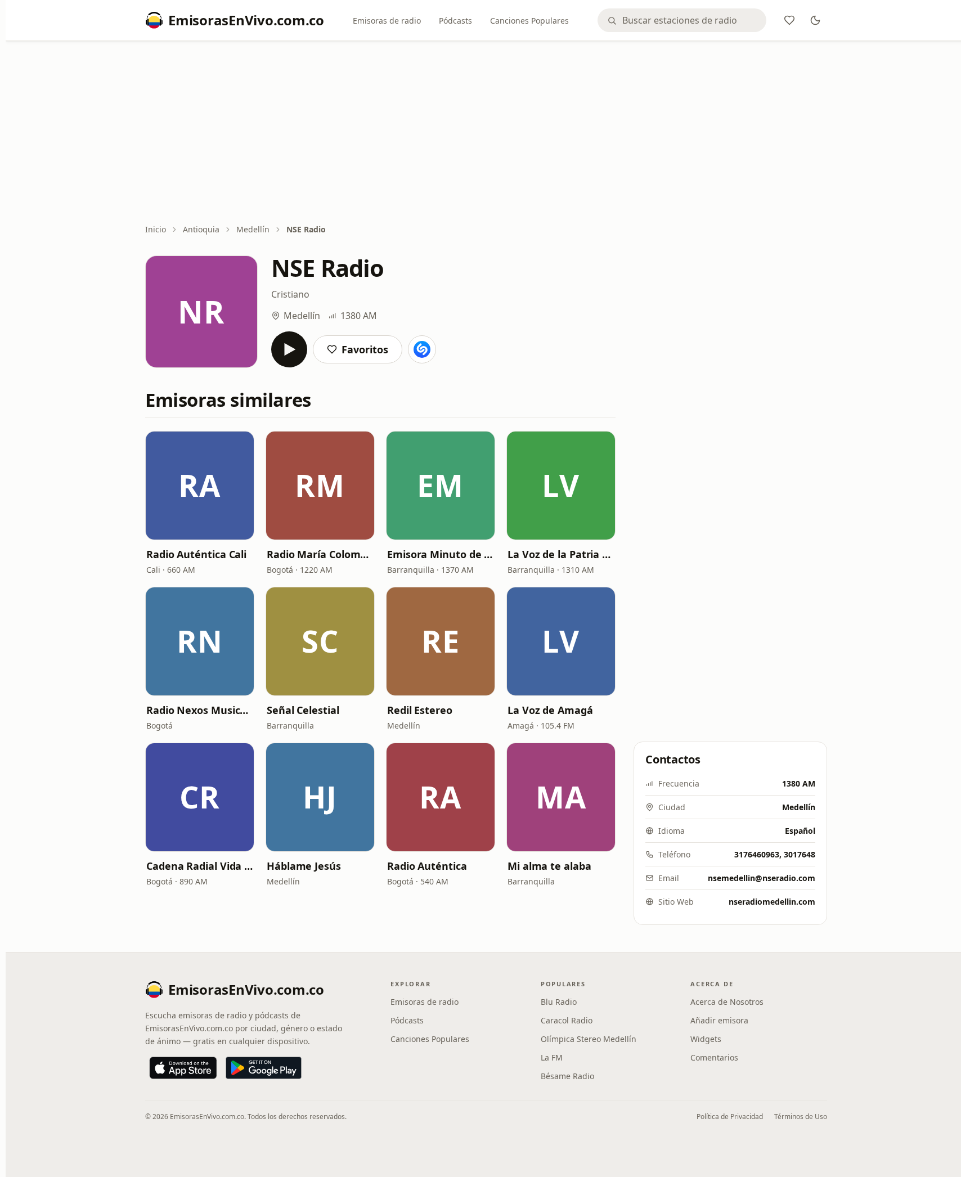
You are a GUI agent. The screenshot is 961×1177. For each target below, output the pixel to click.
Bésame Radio (567, 1076)
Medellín (253, 229)
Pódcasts (455, 20)
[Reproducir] (289, 349)
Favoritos (365, 349)
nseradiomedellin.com (772, 901)
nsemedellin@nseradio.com (761, 878)
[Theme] (815, 20)
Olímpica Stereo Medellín (588, 1039)
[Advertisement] (486, 133)
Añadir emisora (719, 1020)
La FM (552, 1057)
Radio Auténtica (427, 866)
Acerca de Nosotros (727, 1001)
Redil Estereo (419, 710)
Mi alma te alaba (549, 866)
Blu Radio (559, 1001)
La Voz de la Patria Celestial (561, 554)
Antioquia (201, 229)
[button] (199, 485)
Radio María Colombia (320, 554)
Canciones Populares (529, 20)
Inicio (155, 229)
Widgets (705, 1039)
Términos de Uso (800, 1116)
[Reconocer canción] (422, 349)
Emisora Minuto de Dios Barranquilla (440, 554)
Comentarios (714, 1057)
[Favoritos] (789, 20)
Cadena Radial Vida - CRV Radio (199, 866)
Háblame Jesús (304, 866)
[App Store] (183, 1068)
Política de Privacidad (730, 1116)
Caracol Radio (566, 1020)
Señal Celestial (303, 710)
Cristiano (290, 294)
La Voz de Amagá (550, 710)
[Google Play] (264, 1068)
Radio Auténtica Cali (196, 554)
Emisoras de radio (387, 20)
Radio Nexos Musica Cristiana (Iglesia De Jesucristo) (199, 710)
